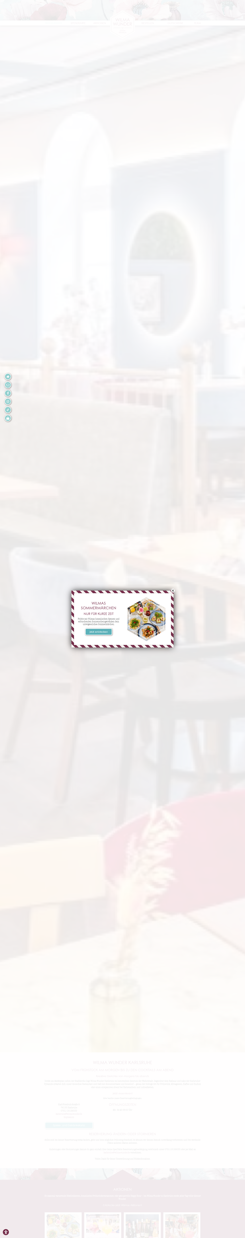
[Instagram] (7, 401)
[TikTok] (7, 409)
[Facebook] (7, 393)
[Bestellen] (7, 418)
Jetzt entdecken (98, 632)
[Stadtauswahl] (7, 376)
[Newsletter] (7, 384)
